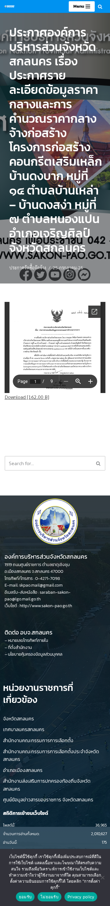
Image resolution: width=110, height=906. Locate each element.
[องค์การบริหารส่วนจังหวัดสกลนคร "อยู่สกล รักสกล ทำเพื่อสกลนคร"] (9, 6)
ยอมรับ (25, 896)
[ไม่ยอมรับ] (102, 877)
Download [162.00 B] (27, 397)
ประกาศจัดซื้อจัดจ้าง (27, 267)
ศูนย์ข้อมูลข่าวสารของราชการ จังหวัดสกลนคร (48, 799)
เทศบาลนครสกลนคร (23, 729)
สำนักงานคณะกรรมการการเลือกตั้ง (38, 740)
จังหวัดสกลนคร (18, 718)
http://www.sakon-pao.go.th (46, 606)
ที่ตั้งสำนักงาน (20, 647)
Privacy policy (81, 896)
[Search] (100, 6)
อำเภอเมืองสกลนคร (22, 770)
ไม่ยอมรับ (49, 896)
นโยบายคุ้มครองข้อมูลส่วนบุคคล (35, 654)
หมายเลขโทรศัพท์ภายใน (28, 640)
